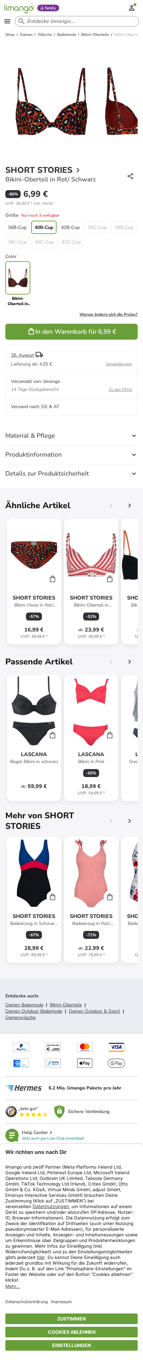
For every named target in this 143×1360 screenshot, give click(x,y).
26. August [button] (22, 355)
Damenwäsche (20, 1017)
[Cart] (53, 579)
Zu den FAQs (120, 389)
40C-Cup (44, 242)
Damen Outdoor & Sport (94, 1011)
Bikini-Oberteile (66, 1005)
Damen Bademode (24, 1005)
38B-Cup (124, 227)
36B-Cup (17, 227)
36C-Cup (97, 227)
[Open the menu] (7, 21)
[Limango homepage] (19, 8)
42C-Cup (71, 242)
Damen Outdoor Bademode (33, 1011)
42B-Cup (70, 227)
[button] (29, 203)
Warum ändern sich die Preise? (108, 314)
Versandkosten (119, 364)
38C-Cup (17, 242)
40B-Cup (44, 227)
